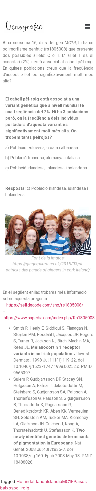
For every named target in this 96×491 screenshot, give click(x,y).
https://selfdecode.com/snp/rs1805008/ (44, 305)
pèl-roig (21, 487)
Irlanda (40, 481)
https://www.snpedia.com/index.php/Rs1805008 (49, 317)
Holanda (25, 481)
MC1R (68, 481)
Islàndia (54, 481)
